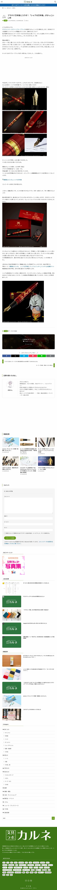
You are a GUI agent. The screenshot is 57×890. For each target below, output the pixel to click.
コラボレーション (18, 867)
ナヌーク (36, 867)
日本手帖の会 (10, 872)
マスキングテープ (9, 775)
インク (6, 739)
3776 (8, 862)
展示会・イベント (9, 798)
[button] (6, 356)
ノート (6, 758)
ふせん (6, 778)
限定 (8, 875)
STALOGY (5, 865)
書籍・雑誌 (7, 791)
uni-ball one (11, 865)
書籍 (24, 872)
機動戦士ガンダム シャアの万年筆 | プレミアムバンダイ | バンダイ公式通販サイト (31, 266)
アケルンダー (31, 865)
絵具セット (41, 872)
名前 (5, 516)
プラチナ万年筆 (13, 331)
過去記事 (6, 812)
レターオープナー (17, 870)
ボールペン (7, 742)
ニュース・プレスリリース (11, 805)
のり (17, 865)
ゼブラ (30, 867)
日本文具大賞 (18, 872)
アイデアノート (22, 865)
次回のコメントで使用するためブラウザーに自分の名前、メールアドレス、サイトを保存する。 (28, 533)
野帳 (4, 875)
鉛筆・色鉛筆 (8, 748)
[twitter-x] (28, 881)
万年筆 (5, 20)
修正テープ (38, 870)
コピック (10, 867)
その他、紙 (7, 765)
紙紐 (36, 872)
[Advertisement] (28, 68)
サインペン (7, 732)
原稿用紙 (44, 870)
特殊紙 (31, 872)
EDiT (12, 862)
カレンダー (44, 865)
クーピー (5, 867)
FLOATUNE (21, 862)
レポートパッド (26, 870)
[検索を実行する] (53, 818)
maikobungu (36, 862)
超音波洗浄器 (48, 872)
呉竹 (49, 870)
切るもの (6, 768)
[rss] (31, 881)
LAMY (30, 862)
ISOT (26, 862)
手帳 (6, 761)
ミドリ (41, 867)
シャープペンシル (9, 745)
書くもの (6, 729)
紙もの (6, 755)
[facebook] (26, 881)
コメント (7, 496)
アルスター (37, 865)
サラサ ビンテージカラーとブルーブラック (13, 29)
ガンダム (50, 865)
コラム (6, 802)
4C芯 (4, 862)
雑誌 (11, 875)
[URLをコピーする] (50, 356)
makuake (43, 862)
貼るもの (6, 772)
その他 (6, 752)
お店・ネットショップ (10, 795)
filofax (15, 862)
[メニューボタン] (2, 2)
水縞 (27, 872)
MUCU (47, 862)
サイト (5, 527)
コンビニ (26, 867)
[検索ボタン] (55, 2)
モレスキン (46, 867)
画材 (5, 788)
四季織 (4, 872)
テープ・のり (8, 781)
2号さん (10, 390)
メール (6, 522)
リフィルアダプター (7, 870)
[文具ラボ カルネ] (28, 2)
